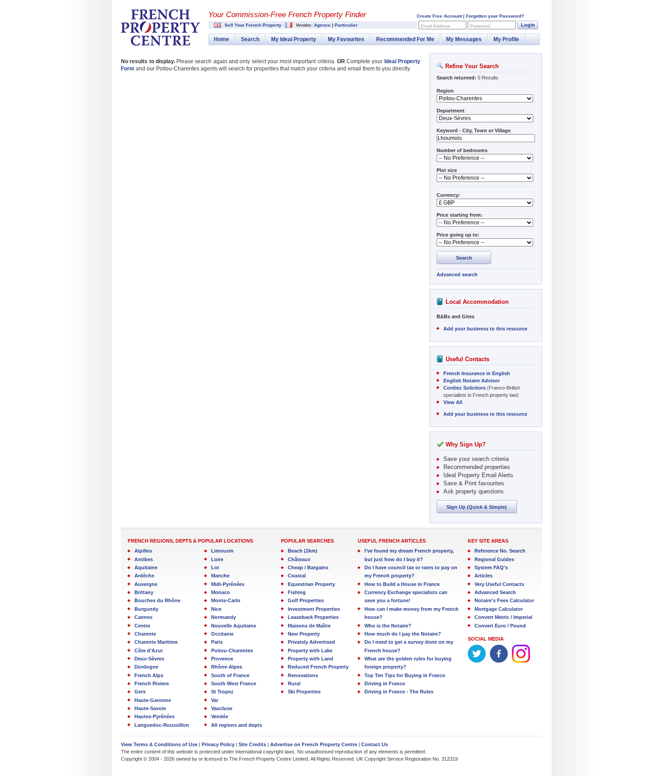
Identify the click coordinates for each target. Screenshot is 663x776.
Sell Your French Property (253, 25)
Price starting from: (460, 215)
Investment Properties (314, 609)
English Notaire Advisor (471, 380)
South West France (233, 683)
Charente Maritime (156, 642)
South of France (230, 675)
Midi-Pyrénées (227, 584)
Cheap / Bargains (308, 567)
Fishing (297, 592)
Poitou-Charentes (232, 650)
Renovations (303, 675)
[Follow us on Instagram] (521, 661)
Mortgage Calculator (498, 609)
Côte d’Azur (148, 650)
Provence (222, 658)
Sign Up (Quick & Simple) (477, 507)
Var (214, 700)
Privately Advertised (311, 642)
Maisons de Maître (309, 625)
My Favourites (346, 39)
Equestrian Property (311, 584)
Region (445, 90)
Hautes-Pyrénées (154, 716)
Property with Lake (310, 650)
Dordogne (146, 666)
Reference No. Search (499, 550)
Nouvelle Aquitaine (233, 625)
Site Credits (252, 744)
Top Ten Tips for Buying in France (404, 675)
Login (528, 25)
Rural (294, 683)
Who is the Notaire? (387, 625)
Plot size (447, 170)
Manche (220, 575)
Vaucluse (221, 708)
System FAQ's (491, 567)
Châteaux (299, 559)
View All (452, 402)
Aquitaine (145, 567)
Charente (145, 634)
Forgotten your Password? (495, 16)
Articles (483, 575)
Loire (217, 559)
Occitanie (222, 634)
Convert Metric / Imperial (503, 617)
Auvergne (145, 584)
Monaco (220, 592)
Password (480, 25)
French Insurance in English (476, 373)
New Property (304, 634)
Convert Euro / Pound (500, 625)
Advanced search (457, 274)
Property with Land (310, 658)
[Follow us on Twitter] (477, 661)
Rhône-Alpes (226, 666)
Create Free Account (439, 16)
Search (250, 39)
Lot (215, 567)
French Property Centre (160, 27)
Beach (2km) (303, 550)
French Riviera (151, 683)
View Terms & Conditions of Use (159, 744)
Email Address (435, 25)
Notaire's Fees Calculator (504, 600)
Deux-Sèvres (149, 658)
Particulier (346, 25)
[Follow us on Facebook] (499, 661)
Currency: (448, 195)
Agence (322, 25)
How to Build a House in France (402, 584)
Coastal (297, 575)
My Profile (506, 39)
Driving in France (384, 683)
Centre (142, 625)
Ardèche (144, 575)
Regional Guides (494, 559)
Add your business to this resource (485, 328)
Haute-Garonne (152, 700)
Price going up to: (458, 234)
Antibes (143, 559)
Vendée (219, 716)
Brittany (143, 592)
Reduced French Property (318, 666)
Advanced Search (495, 592)
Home (221, 39)
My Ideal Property (293, 39)
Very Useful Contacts (499, 584)
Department (451, 110)
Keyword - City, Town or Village (474, 130)
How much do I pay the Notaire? (402, 634)
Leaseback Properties (313, 617)
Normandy (223, 617)
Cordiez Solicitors (464, 387)
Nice (216, 609)
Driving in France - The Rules (398, 691)
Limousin (222, 550)
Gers (140, 691)
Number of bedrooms (462, 150)
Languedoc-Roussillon (161, 725)
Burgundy (146, 609)
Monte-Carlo (225, 600)
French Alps (148, 675)
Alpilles (143, 550)
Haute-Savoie (150, 708)
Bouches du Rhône (157, 600)
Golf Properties (306, 600)
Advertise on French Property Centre (313, 744)
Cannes (143, 617)
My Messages (464, 39)
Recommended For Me (405, 39)
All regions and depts (236, 725)
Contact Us (374, 744)
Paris (217, 642)
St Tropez (222, 691)
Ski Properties (304, 691)
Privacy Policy (218, 744)
